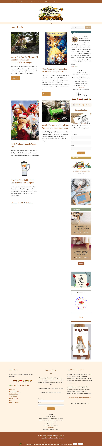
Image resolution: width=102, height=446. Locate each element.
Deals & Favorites (14, 402)
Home (12, 1)
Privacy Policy (43, 438)
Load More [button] (81, 263)
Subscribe (33, 1)
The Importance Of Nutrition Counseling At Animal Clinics (81, 228)
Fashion (75, 239)
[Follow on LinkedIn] (87, 99)
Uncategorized (76, 214)
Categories (47, 1)
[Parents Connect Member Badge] (81, 309)
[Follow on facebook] (82, 99)
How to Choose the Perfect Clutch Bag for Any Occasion (81, 253)
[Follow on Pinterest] (77, 99)
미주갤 (81, 317)
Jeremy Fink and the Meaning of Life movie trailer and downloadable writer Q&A (24, 60)
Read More (15, 78)
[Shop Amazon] (90, 99)
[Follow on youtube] (80, 99)
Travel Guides (13, 396)
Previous (14, 203)
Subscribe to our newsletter (79, 123)
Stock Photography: (80, 397)
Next (30, 203)
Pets (10, 400)
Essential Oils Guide (14, 391)
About (17, 1)
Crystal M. (79, 232)
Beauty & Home (13, 398)
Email (72, 145)
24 (22, 203)
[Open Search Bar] (51, 23)
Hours (27, 1)
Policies (39, 1)
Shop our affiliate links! (81, 110)
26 (27, 203)
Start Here (12, 389)
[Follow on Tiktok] (75, 99)
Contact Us (81, 87)
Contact (55, 1)
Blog (22, 1)
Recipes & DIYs (13, 394)
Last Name (74, 140)
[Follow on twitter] (85, 99)
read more (74, 66)
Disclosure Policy (53, 438)
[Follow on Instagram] (73, 99)
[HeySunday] (81, 204)
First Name (74, 134)
